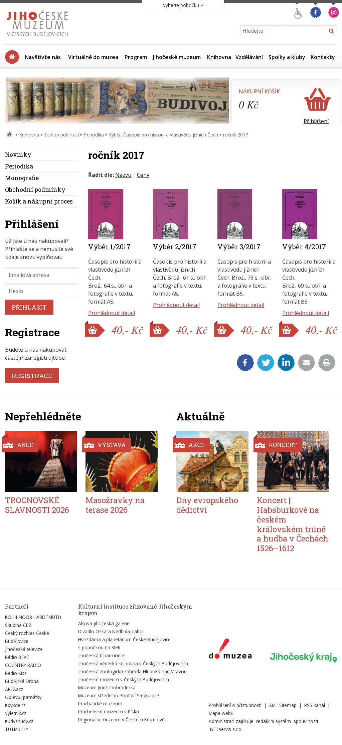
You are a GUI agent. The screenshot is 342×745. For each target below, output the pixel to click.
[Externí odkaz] (230, 650)
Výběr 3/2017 (239, 246)
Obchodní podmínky (35, 190)
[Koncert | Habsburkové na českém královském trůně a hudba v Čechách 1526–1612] (293, 461)
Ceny (143, 174)
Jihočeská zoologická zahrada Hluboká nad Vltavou (132, 671)
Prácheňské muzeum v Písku (108, 711)
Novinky (18, 154)
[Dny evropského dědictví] (212, 461)
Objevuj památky (23, 697)
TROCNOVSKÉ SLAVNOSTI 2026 (37, 505)
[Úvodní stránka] (39, 38)
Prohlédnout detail (111, 313)
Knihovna (219, 57)
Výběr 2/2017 (174, 246)
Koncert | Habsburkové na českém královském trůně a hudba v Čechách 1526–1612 (292, 524)
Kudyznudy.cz (19, 721)
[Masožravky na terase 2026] (122, 461)
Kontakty (323, 57)
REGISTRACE (32, 375)
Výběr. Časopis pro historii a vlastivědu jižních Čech (163, 134)
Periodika (94, 134)
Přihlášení (316, 121)
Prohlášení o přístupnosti (235, 705)
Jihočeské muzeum (177, 57)
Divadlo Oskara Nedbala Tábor (111, 631)
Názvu (123, 174)
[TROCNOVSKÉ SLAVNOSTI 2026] (41, 461)
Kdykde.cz (15, 705)
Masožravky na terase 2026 (115, 505)
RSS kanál (314, 705)
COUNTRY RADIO (23, 665)
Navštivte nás (43, 57)
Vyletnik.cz (15, 713)
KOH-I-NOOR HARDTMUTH (33, 617)
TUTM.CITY (16, 729)
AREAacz (14, 689)
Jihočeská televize (24, 649)
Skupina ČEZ (18, 625)
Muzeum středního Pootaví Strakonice (118, 695)
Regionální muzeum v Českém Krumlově (121, 719)
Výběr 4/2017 (304, 246)
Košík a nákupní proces (39, 201)
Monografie (22, 178)
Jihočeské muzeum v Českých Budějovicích (123, 679)
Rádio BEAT (17, 657)
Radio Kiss (16, 673)
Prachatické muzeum (100, 703)
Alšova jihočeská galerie (104, 623)
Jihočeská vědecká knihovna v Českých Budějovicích (133, 663)
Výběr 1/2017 (109, 246)
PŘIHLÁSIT (29, 307)
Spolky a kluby (287, 57)
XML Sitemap (283, 705)
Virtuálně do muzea (93, 57)
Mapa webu (221, 713)
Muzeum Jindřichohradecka (107, 687)
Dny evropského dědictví (207, 505)
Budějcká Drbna (22, 681)
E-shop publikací (61, 134)
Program (136, 57)
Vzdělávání (249, 57)
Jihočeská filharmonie (101, 655)
